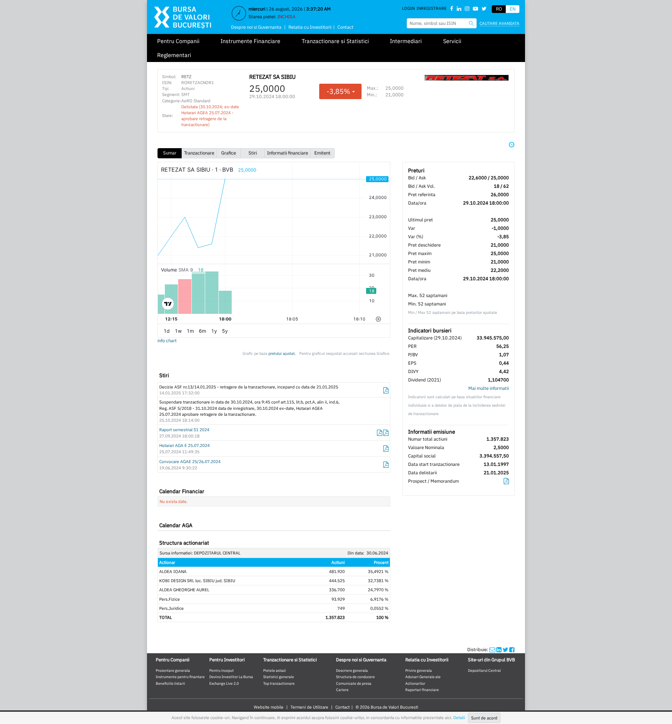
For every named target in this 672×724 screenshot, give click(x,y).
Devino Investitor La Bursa (231, 676)
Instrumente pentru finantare (180, 676)
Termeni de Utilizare (309, 707)
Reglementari (174, 54)
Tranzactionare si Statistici (335, 40)
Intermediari (406, 40)
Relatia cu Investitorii (309, 27)
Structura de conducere (355, 676)
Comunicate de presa (353, 683)
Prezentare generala (173, 670)
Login (408, 8)
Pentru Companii (178, 40)
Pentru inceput (221, 670)
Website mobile (269, 707)
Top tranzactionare (279, 683)
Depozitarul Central (484, 670)
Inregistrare (431, 8)
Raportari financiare (422, 689)
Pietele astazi (274, 670)
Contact (345, 27)
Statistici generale (278, 676)
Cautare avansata (499, 23)
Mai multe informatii (488, 388)
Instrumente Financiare (250, 40)
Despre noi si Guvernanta (256, 27)
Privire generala (418, 670)
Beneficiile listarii (170, 683)
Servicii (452, 40)
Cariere (342, 689)
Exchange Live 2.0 (224, 683)
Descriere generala (352, 670)
